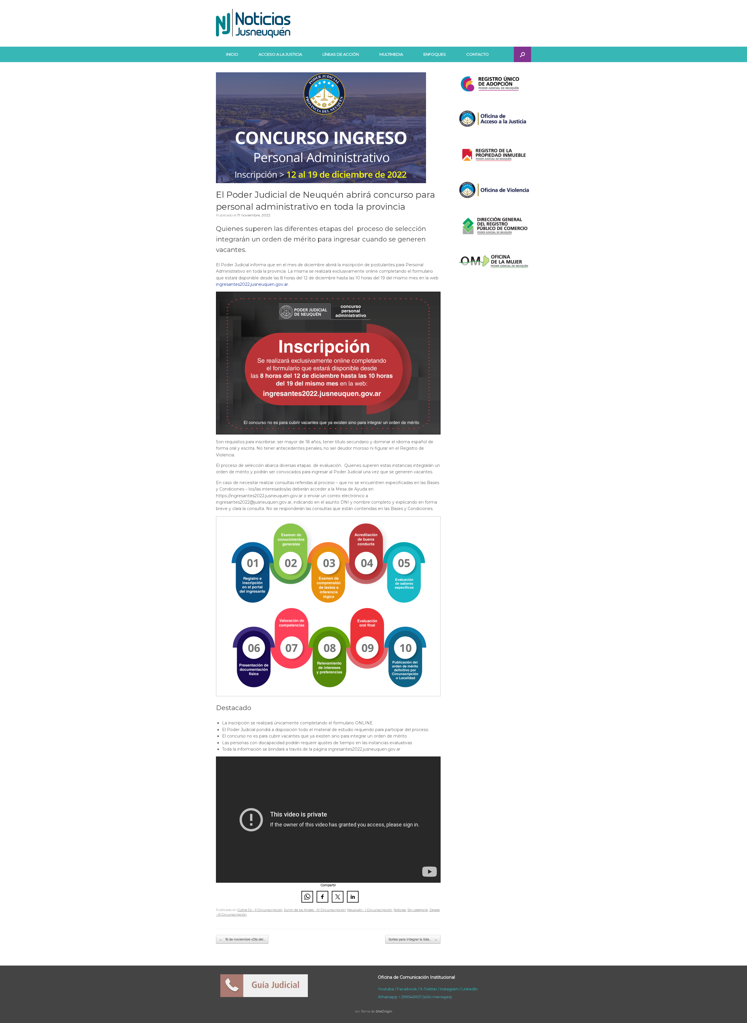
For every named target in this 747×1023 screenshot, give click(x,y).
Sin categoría (417, 910)
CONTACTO (477, 54)
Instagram (449, 989)
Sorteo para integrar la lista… (412, 939)
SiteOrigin (384, 1011)
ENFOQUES (434, 54)
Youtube (386, 989)
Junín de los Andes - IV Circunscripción (315, 910)
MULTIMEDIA (391, 54)
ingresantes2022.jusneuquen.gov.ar (252, 284)
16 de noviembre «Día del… (242, 939)
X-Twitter (428, 989)
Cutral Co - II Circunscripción (260, 910)
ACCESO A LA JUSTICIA (280, 54)
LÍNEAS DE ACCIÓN (340, 54)
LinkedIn (470, 989)
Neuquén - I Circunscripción (369, 910)
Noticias (400, 910)
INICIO (232, 54)
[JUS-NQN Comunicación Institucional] (253, 23)
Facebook (407, 989)
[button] (522, 54)
